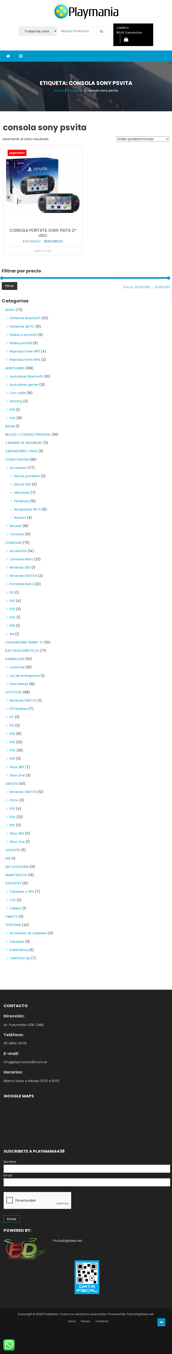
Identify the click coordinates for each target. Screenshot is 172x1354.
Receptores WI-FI (27, 509)
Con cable (18, 393)
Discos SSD (22, 484)
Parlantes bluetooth (25, 318)
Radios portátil (21, 343)
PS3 (12, 409)
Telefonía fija (20, 958)
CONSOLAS (13, 542)
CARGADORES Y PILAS (21, 451)
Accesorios (18, 468)
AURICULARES (15, 368)
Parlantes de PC (22, 326)
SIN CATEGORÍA (16, 867)
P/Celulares (19, 709)
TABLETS (11, 916)
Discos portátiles (27, 476)
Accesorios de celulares (28, 933)
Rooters (20, 517)
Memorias (22, 492)
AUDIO (10, 310)
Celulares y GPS (22, 891)
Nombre (10, 1162)
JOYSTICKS (13, 692)
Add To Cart (42, 251)
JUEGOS (11, 783)
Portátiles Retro (21, 584)
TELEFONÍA (13, 925)
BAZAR (10, 426)
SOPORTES (13, 883)
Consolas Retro (21, 559)
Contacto (102, 1321)
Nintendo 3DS (20, 567)
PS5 (12, 625)
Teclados (17, 534)
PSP (12, 825)
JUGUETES (12, 850)
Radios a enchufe (23, 335)
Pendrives (21, 501)
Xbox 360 (17, 767)
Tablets (15, 908)
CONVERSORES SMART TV (24, 642)
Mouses (16, 526)
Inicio (71, 1321)
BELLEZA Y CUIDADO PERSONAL (28, 434)
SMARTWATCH (16, 875)
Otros (14, 800)
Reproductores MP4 (25, 359)
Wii (12, 634)
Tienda (85, 1321)
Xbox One (17, 775)
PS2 (12, 601)
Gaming (16, 401)
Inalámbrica (19, 950)
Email (8, 1175)
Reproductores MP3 (25, 351)
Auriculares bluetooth (26, 376)
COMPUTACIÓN (17, 459)
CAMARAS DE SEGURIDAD (23, 443)
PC (12, 717)
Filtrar (9, 286)
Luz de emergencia (25, 675)
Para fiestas (19, 684)
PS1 (12, 592)
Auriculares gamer (24, 384)
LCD (13, 900)
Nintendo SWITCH (23, 576)
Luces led (17, 667)
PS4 (12, 418)
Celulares (17, 941)
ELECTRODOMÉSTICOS (22, 650)
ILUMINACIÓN (14, 659)
